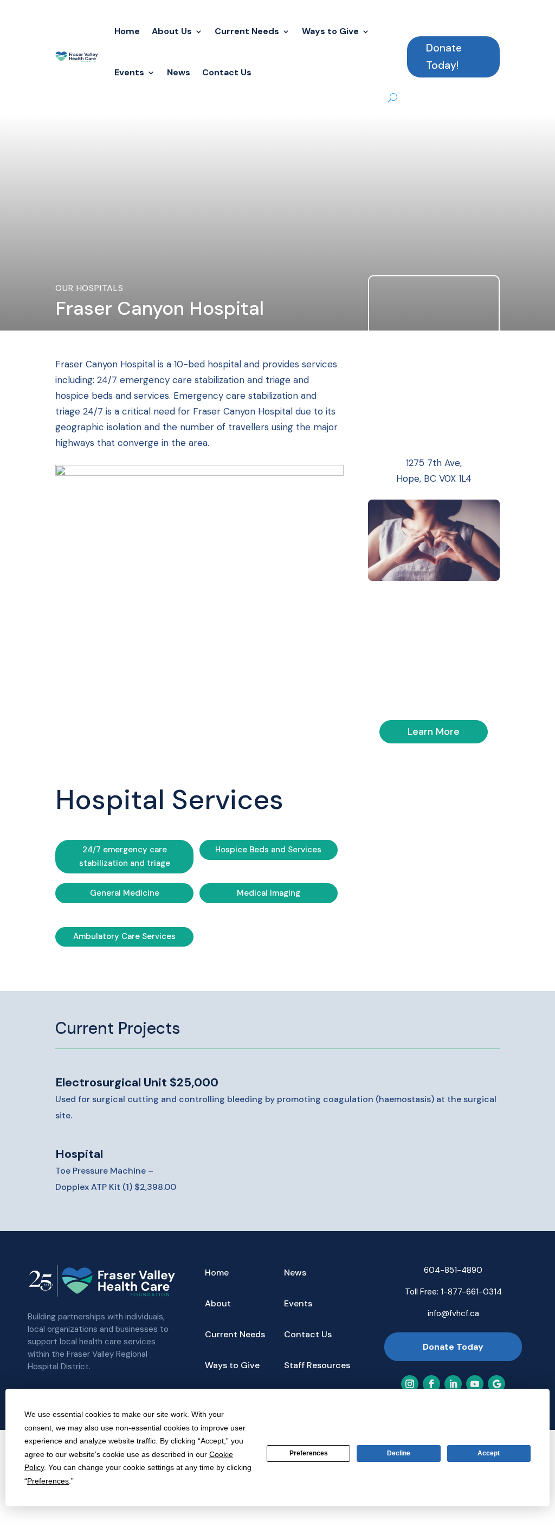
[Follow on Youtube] (474, 1384)
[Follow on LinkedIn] (453, 1384)
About (218, 1304)
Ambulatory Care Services (124, 936)
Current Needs (247, 31)
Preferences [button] (48, 1481)
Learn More (434, 731)
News (178, 72)
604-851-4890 (453, 1270)
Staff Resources (317, 1366)
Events (129, 72)
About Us (172, 31)
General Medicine (124, 893)
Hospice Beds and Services (268, 849)
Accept (488, 1453)
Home (127, 31)
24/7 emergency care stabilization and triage (124, 856)
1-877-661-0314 (471, 1291)
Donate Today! (444, 56)
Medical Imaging (268, 893)
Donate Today (453, 1346)
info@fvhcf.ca (453, 1313)
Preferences (308, 1453)
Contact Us (226, 72)
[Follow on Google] (496, 1384)
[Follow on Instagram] (409, 1384)
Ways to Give (330, 31)
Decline (398, 1453)
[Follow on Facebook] (431, 1384)
